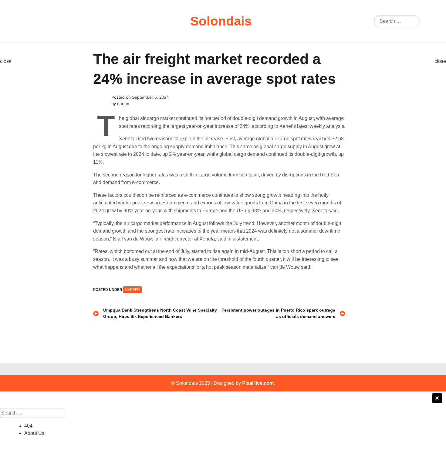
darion (123, 103)
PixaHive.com (258, 383)
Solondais (221, 21)
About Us (34, 433)
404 (28, 425)
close (6, 61)
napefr (132, 290)
